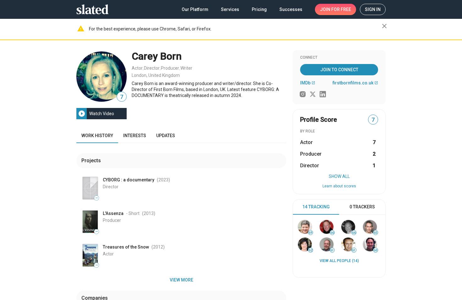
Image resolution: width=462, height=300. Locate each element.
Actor (137, 68)
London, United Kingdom (156, 75)
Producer (170, 68)
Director (152, 68)
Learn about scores (339, 186)
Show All (339, 176)
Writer (186, 68)
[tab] (316, 207)
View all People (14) (339, 261)
